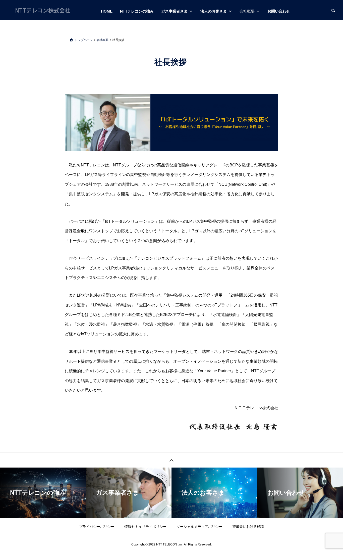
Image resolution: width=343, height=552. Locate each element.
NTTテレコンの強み (137, 11)
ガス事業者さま (174, 11)
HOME (106, 11)
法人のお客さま (213, 11)
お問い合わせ (278, 11)
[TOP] (171, 460)
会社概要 (247, 11)
